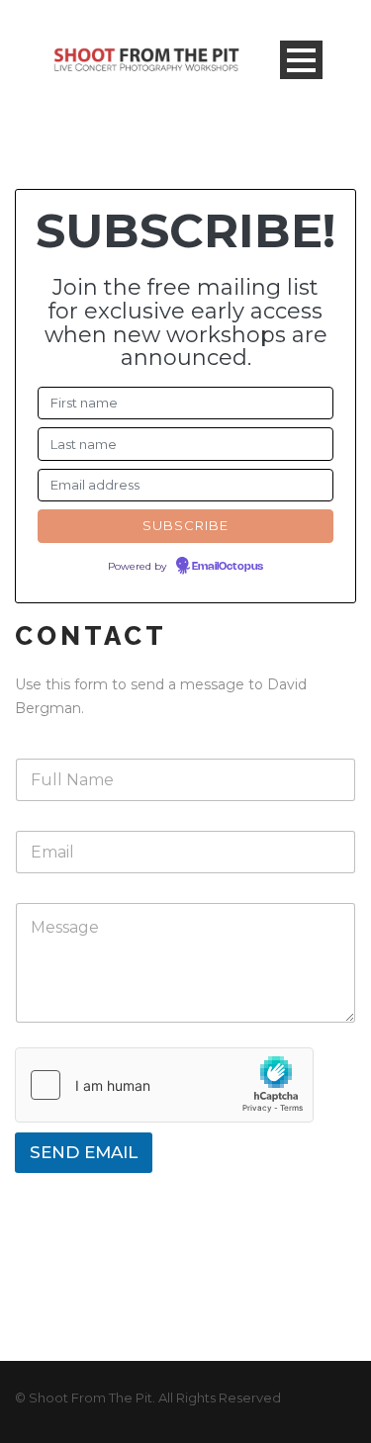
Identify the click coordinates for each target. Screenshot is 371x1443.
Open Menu (301, 60)
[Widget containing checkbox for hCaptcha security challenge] (164, 1085)
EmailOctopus (227, 567)
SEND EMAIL (84, 1152)
